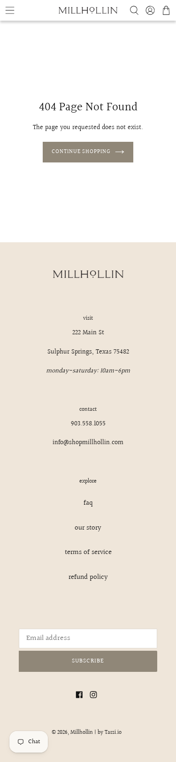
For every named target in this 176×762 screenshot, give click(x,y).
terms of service (88, 552)
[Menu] (29, 10)
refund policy (88, 577)
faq (88, 503)
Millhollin (81, 732)
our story (88, 528)
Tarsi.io (113, 732)
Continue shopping (81, 151)
